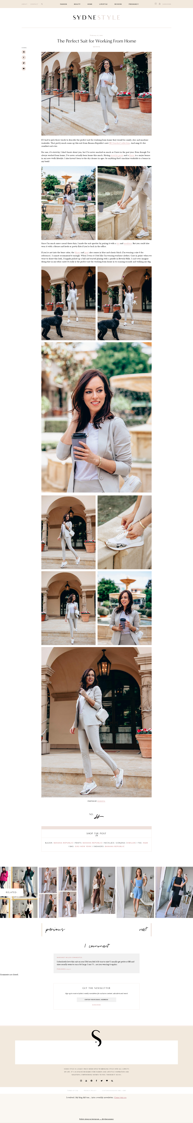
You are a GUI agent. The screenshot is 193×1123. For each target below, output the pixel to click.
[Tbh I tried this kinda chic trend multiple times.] (83, 1052)
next (143, 930)
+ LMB (123, 1090)
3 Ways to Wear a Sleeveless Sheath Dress (174, 890)
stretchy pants (117, 155)
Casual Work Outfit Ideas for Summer (57, 890)
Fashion (63, 4)
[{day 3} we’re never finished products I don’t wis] (56, 1052)
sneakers (128, 243)
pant (87, 252)
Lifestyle (103, 4)
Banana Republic (63, 843)
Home (90, 4)
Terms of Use (72, 1090)
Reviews (118, 4)
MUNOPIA (101, 801)
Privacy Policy (90, 1090)
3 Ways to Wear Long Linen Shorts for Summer (135, 890)
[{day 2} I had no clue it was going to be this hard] (109, 1052)
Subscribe (167, 4)
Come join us (120, 1097)
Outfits (96, 47)
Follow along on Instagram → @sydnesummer (96, 1119)
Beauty (77, 4)
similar (131, 843)
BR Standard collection (119, 143)
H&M (145, 843)
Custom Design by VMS (111, 1090)
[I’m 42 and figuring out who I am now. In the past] (162, 1052)
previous (55, 930)
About (24, 4)
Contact (34, 4)
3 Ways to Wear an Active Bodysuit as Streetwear (96, 887)
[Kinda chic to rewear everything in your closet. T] (136, 1052)
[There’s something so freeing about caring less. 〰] (30, 1052)
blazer (132, 155)
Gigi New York (83, 846)
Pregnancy (134, 4)
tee (118, 243)
